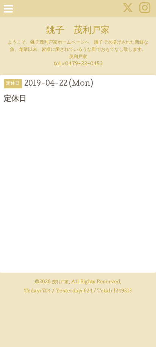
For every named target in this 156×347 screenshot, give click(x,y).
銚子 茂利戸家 (78, 31)
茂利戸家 (60, 282)
